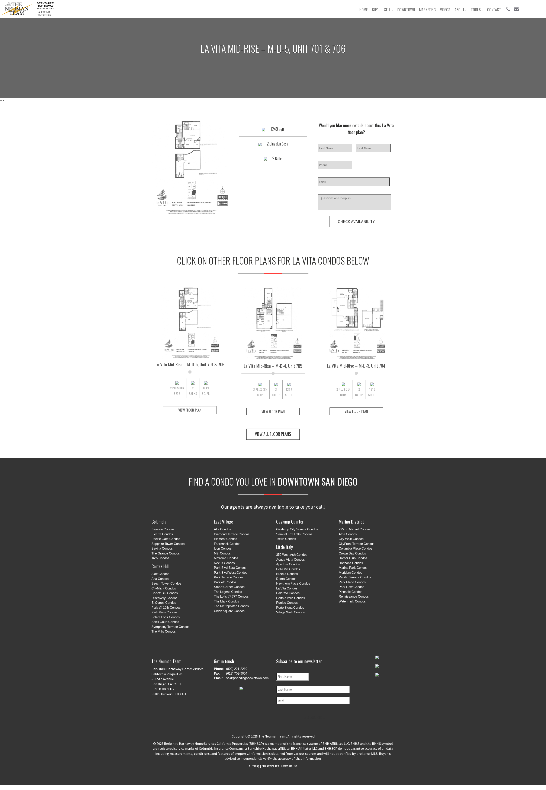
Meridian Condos (350, 572)
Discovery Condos (164, 598)
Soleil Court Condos (165, 622)
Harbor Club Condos (353, 558)
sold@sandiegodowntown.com (247, 678)
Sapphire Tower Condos (168, 544)
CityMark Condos (163, 588)
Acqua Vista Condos (290, 559)
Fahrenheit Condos (227, 544)
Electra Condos (162, 534)
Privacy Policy (270, 765)
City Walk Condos (351, 539)
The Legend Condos (228, 592)
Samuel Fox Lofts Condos (294, 534)
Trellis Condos (286, 539)
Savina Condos (162, 548)
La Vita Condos (287, 588)
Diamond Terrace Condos (232, 534)
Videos (445, 9)
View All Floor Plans (273, 434)
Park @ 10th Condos (166, 607)
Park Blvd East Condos (230, 567)
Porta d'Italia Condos (290, 598)
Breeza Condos (287, 574)
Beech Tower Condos (166, 583)
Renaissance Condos (354, 596)
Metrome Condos (226, 558)
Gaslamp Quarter (290, 521)
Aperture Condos (288, 564)
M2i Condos (222, 553)
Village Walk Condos (290, 612)
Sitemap (254, 765)
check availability (356, 221)
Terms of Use (288, 765)
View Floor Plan (190, 410)
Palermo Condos (288, 593)
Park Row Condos (351, 587)
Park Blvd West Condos (230, 572)
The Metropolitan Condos (231, 606)
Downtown (406, 9)
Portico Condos (287, 602)
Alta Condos (222, 529)
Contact (494, 9)
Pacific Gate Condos (165, 539)
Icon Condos (223, 548)
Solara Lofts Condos (165, 617)
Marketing (427, 9)
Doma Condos (286, 578)
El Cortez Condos (163, 602)
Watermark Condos (352, 601)
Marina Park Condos (353, 567)
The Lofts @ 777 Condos (231, 596)
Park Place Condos (352, 582)
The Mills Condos (163, 631)
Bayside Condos (162, 529)
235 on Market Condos (354, 529)
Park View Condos (164, 612)
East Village (223, 521)
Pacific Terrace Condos (355, 577)
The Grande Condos (165, 553)
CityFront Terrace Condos (357, 544)
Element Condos (225, 539)
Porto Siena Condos (290, 607)
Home (363, 9)
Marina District (351, 521)
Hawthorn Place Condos (293, 583)
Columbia (158, 521)
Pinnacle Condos (350, 592)
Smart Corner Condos (229, 587)
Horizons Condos (351, 563)
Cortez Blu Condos (164, 593)
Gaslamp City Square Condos (297, 529)
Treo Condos (160, 558)
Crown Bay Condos (352, 553)
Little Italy (284, 547)
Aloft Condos (160, 574)
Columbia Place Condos (355, 548)
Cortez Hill (159, 566)
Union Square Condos (229, 611)
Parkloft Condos (225, 582)
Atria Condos (348, 534)
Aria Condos (160, 578)
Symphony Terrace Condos (170, 627)
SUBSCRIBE (314, 717)
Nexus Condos (224, 563)
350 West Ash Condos (291, 554)
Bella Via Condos (288, 569)
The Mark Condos (226, 601)
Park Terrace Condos (229, 577)
